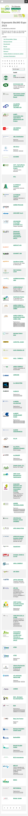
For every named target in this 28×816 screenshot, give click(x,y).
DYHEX (21, 151)
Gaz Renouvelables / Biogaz (10, 39)
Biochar (5, 46)
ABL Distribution (17, 407)
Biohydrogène (7, 48)
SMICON (16, 151)
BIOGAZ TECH (17, 626)
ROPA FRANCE (18, 395)
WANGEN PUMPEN (18, 774)
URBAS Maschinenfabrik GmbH (19, 510)
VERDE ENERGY (18, 751)
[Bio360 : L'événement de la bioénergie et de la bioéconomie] (12, 1)
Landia (22, 681)
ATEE (15, 659)
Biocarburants (7, 44)
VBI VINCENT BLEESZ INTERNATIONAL (19, 325)
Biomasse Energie (8, 41)
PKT (15, 723)
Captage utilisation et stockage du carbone (13, 53)
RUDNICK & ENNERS (19, 512)
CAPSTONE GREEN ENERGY (19, 710)
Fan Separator (17, 681)
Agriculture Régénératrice (9, 56)
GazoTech (16, 609)
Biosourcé (6, 51)
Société (15, 72)
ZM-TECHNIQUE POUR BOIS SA (19, 422)
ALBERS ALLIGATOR (18, 140)
